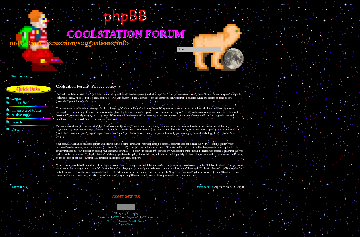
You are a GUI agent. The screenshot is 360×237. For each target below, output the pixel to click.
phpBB (113, 217)
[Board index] (126, 17)
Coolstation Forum (126, 33)
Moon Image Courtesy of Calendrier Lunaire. (126, 221)
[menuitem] (16, 98)
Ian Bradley (133, 213)
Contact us (126, 196)
